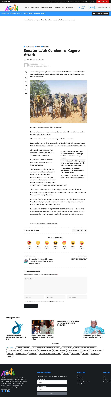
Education (37, 13)
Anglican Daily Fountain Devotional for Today (46, 347)
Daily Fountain (67, 347)
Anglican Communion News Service (50, 353)
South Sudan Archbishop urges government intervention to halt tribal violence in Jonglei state (72, 163)
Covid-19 (10, 353)
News (38, 46)
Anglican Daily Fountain (29, 350)
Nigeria (66, 353)
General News (30, 46)
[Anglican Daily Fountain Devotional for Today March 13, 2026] (17, 327)
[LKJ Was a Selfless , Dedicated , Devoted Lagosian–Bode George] (94, 327)
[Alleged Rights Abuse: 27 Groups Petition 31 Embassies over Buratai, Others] (43, 327)
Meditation (94, 353)
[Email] (28, 59)
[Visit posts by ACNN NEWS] (26, 65)
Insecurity (33, 353)
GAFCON (85, 353)
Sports (9, 356)
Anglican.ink (75, 353)
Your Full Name (41, 379)
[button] (31, 59)
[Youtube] (2, 391)
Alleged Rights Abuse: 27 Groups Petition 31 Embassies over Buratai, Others (43, 337)
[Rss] (8, 391)
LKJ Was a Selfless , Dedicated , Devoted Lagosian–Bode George (93, 336)
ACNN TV (85, 350)
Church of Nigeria (60, 350)
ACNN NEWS (34, 64)
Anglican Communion (52, 223)
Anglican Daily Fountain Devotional (85, 347)
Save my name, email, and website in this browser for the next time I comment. (45, 301)
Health (31, 13)
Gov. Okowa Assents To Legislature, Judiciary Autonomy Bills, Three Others (72, 170)
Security (46, 46)
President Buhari (74, 350)
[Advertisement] (55, 33)
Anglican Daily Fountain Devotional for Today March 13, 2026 (16, 337)
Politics (43, 13)
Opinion (26, 13)
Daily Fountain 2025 (13, 350)
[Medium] (5, 391)
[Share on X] (25, 59)
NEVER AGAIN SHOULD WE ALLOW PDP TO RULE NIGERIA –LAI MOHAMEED (68, 323)
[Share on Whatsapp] (26, 82)
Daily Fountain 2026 (45, 350)
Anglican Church (41, 223)
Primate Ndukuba (97, 350)
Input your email (41, 386)
